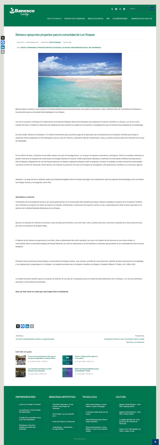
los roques (66, 47)
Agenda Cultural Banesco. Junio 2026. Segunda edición (130, 405)
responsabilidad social (79, 47)
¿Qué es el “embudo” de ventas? (30, 404)
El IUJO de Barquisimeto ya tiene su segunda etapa (35, 339)
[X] (112, 9)
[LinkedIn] (124, 9)
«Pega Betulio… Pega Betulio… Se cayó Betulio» (63, 428)
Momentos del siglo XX (141, 19)
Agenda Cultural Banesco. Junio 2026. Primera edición (130, 413)
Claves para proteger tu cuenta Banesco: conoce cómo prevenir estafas (96, 429)
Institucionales (54, 19)
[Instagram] (120, 9)
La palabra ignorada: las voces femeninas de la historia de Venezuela (129, 421)
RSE (108, 19)
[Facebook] (116, 9)
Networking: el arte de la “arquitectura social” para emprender (27, 427)
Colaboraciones (120, 19)
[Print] (2, 52)
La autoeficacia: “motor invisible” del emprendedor (30, 411)
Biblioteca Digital (96, 19)
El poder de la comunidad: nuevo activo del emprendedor (30, 418)
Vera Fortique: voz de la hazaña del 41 (63, 415)
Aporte (23, 47)
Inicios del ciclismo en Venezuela (63, 421)
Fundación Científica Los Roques (49, 47)
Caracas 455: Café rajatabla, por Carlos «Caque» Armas (130, 430)
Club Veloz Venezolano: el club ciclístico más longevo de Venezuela (62, 406)
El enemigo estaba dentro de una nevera (97, 413)
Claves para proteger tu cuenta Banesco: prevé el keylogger (96, 405)
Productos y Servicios (74, 19)
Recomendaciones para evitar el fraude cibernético (96, 420)
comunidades (31, 47)
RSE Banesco (96, 47)
